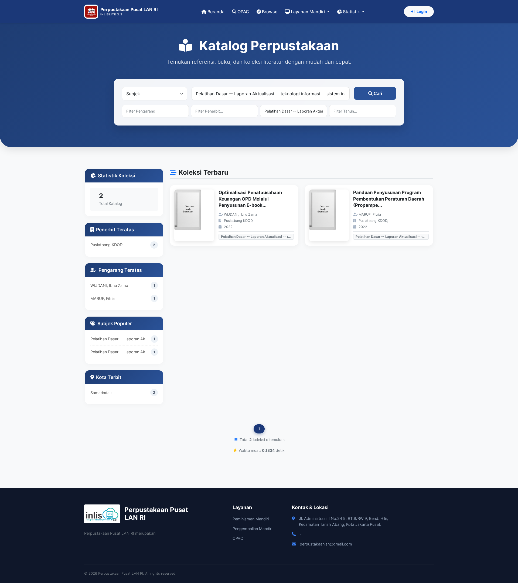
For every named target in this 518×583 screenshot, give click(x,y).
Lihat (197, 215)
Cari (378, 93)
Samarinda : (101, 392)
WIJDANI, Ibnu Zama (109, 285)
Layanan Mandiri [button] (308, 11)
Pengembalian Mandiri (252, 528)
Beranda (215, 11)
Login (422, 11)
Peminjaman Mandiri (251, 519)
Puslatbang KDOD (106, 244)
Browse (269, 11)
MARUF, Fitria (102, 298)
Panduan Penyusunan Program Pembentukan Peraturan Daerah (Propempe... (388, 199)
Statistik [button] (352, 11)
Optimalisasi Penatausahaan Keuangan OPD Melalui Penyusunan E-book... (250, 199)
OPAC (243, 11)
